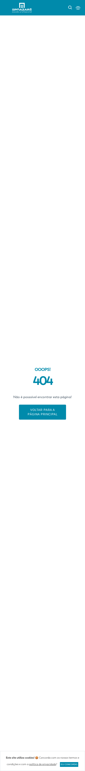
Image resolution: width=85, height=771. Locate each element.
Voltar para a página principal (43, 412)
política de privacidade (42, 764)
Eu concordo (69, 764)
